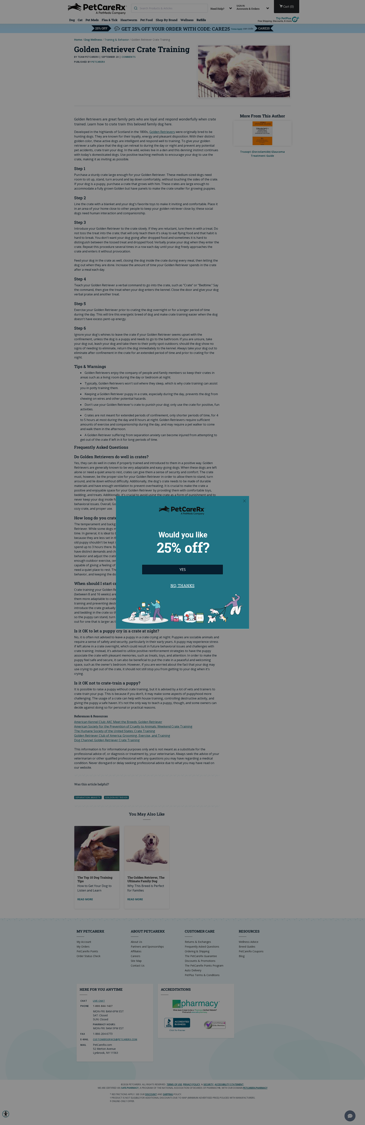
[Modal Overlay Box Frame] (182, 562)
